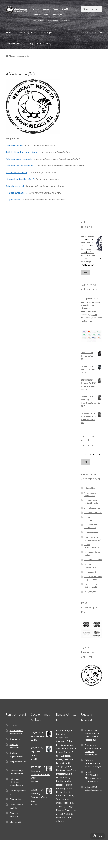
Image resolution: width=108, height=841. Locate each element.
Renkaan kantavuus (93, 559)
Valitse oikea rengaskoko (90, 494)
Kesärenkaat (67, 20)
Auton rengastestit (15, 145)
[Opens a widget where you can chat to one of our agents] (97, 836)
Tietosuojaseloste (40, 14)
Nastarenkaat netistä (16, 172)
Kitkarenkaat (53, 20)
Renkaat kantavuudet (16, 192)
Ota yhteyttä (57, 14)
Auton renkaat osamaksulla (19, 158)
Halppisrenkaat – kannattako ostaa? (92, 538)
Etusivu (36, 9)
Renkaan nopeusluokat (90, 565)
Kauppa (46, 9)
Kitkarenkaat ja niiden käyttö (20, 179)
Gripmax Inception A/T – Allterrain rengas (93, 763)
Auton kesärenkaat (15, 186)
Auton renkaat (13, 43)
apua (94, 314)
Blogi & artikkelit (91, 532)
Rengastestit (34, 43)
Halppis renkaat (13, 199)
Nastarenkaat (38, 20)
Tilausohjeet (47, 32)
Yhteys (49, 43)
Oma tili (65, 9)
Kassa (55, 9)
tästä (93, 311)
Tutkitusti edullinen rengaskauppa (22, 152)
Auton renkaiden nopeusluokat (21, 165)
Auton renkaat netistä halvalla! (91, 501)
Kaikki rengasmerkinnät (92, 546)
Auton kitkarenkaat (93, 512)
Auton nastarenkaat (90, 518)
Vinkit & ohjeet (25, 32)
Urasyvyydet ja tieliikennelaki (90, 585)
